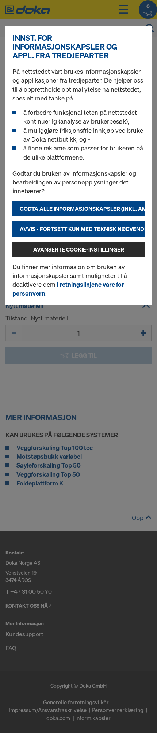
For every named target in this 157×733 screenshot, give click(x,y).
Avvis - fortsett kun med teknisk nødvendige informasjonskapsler (82, 228)
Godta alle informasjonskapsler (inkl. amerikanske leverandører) (82, 208)
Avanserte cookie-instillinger (78, 249)
